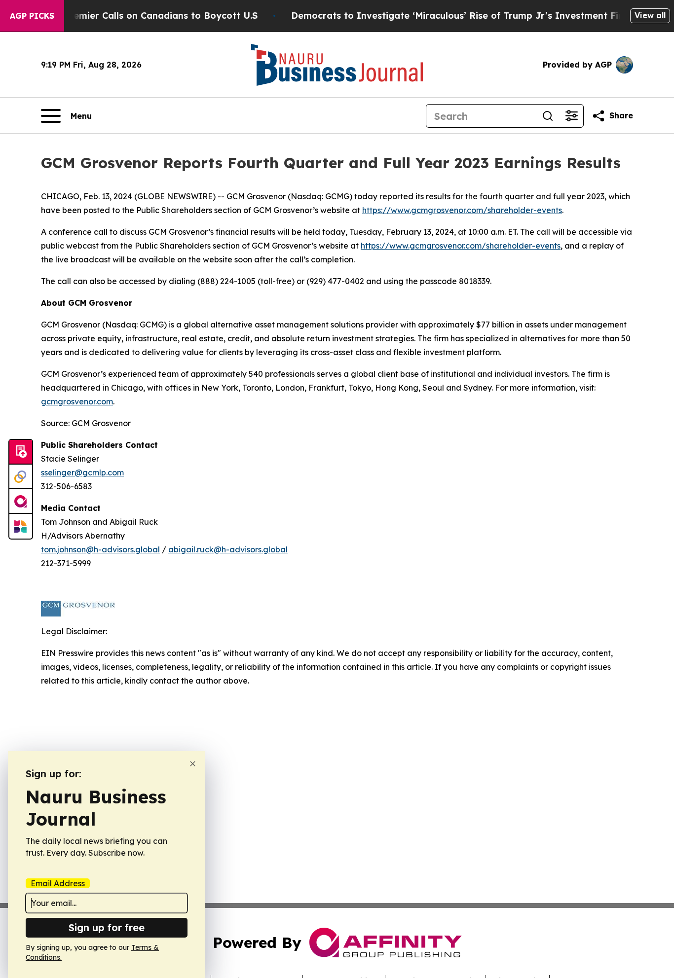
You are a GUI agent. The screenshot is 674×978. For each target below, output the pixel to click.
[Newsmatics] (20, 526)
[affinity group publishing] (20, 501)
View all (650, 15)
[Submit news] (20, 452)
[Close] (192, 763)
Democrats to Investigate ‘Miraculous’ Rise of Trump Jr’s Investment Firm (461, 15)
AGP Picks (32, 16)
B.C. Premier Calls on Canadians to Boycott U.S (151, 15)
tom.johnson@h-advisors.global (100, 549)
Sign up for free (107, 927)
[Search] (548, 116)
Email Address (58, 883)
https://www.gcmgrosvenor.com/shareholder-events (462, 210)
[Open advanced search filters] (571, 116)
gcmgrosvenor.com (77, 401)
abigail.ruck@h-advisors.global (228, 549)
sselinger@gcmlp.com (82, 472)
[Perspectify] (20, 477)
